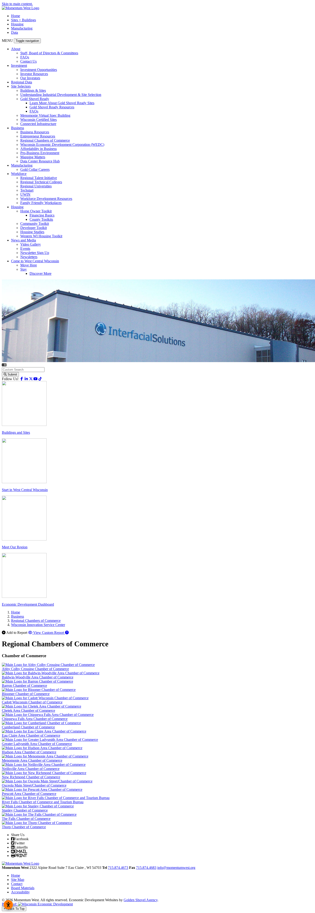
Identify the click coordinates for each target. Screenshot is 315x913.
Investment (19, 65)
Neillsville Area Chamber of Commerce (30, 769)
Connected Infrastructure (38, 124)
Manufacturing (22, 28)
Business (17, 128)
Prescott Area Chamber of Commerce (29, 794)
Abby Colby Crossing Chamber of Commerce (35, 669)
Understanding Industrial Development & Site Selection (60, 95)
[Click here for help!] (67, 633)
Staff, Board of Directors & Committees (49, 53)
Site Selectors (21, 86)
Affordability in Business (38, 149)
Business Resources (34, 132)
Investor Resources (34, 74)
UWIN (25, 194)
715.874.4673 (118, 868)
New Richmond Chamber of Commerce (31, 777)
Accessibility (20, 892)
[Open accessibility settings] (8, 904)
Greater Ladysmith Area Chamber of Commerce (37, 744)
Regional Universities (36, 186)
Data (14, 32)
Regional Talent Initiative (38, 178)
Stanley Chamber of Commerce (25, 810)
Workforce (19, 174)
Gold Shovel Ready (34, 99)
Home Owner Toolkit (36, 211)
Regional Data (21, 82)
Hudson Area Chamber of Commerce (29, 752)
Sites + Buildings (23, 20)
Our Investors (30, 78)
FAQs (24, 57)
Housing (17, 24)
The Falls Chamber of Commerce (26, 819)
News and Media (23, 240)
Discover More (40, 273)
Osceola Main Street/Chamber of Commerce (34, 785)
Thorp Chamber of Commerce (24, 827)
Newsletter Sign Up (34, 253)
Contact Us (28, 61)
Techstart (26, 190)
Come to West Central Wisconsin (35, 261)
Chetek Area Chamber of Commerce (28, 710)
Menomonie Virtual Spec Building (45, 115)
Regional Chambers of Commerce (45, 140)
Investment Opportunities (38, 70)
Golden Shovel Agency (141, 900)
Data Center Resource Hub (40, 161)
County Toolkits (41, 219)
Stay (23, 269)
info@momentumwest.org (176, 868)
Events (25, 248)
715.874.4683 (146, 868)
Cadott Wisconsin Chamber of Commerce (32, 702)
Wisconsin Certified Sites (38, 120)
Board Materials (22, 888)
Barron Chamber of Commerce (24, 685)
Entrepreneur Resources (37, 136)
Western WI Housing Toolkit (41, 236)
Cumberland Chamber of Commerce (28, 727)
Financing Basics (42, 215)
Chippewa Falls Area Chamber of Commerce (35, 719)
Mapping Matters (32, 157)
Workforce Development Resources (46, 199)
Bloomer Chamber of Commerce (26, 694)
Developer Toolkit (33, 228)
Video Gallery (30, 244)
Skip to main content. (17, 4)
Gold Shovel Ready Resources (52, 107)
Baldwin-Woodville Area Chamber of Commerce (37, 677)
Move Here (28, 265)
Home (15, 16)
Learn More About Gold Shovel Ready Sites (62, 103)
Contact (16, 884)
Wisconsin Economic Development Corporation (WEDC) (62, 145)
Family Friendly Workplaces (41, 203)
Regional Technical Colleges (41, 182)
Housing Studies (32, 232)
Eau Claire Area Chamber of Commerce (31, 735)
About (15, 49)
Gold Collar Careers (35, 169)
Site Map (17, 880)
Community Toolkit (34, 224)
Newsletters (28, 257)
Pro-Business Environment (39, 153)
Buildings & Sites (33, 90)
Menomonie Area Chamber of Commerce (32, 760)
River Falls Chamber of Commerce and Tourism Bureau (42, 802)
